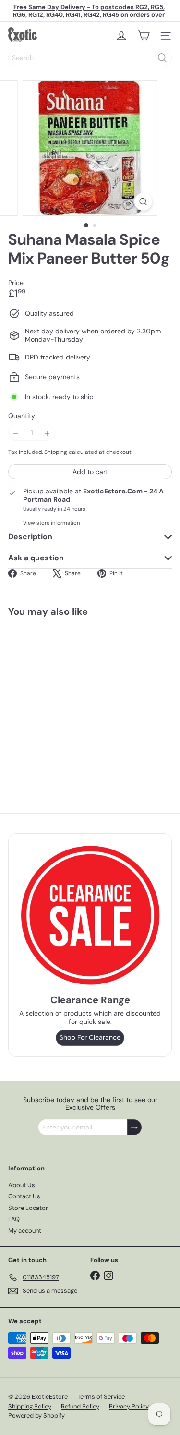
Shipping (55, 452)
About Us (21, 1185)
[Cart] (143, 36)
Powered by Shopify (36, 1415)
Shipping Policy (29, 1406)
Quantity (21, 416)
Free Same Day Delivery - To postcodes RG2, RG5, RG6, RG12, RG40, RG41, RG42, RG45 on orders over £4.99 (89, 14)
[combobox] (90, 58)
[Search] (162, 58)
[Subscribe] (134, 1127)
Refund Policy (80, 1406)
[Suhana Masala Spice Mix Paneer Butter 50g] (68, 699)
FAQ (14, 1219)
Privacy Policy (129, 1406)
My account (24, 1230)
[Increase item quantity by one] (47, 433)
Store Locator (28, 1208)
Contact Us (24, 1196)
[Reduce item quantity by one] (16, 433)
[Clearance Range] (90, 915)
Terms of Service (101, 1397)
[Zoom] (143, 202)
